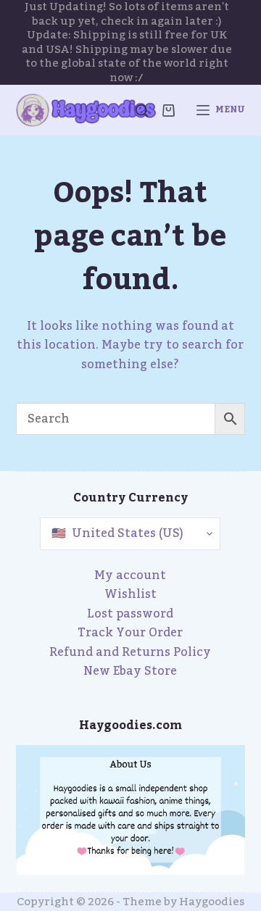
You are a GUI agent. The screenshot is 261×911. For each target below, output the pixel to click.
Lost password (130, 613)
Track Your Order (130, 632)
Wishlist (130, 594)
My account (130, 575)
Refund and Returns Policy (130, 652)
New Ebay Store (130, 671)
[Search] (142, 110)
